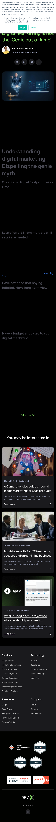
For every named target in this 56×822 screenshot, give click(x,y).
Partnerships (36, 713)
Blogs (4, 704)
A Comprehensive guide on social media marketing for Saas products (27, 488)
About (33, 704)
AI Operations (8, 660)
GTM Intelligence (9, 673)
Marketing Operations (11, 665)
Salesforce (35, 665)
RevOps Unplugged (10, 718)
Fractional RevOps (10, 691)
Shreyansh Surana (22, 48)
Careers (34, 709)
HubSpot (34, 660)
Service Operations (10, 678)
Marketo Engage (38, 673)
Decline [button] (33, 28)
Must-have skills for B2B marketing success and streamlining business (27, 553)
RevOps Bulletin (8, 722)
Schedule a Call (28, 415)
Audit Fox (35, 678)
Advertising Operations (12, 686)
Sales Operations (9, 669)
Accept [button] (22, 28)
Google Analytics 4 (39, 669)
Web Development (10, 682)
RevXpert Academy (10, 713)
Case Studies (8, 709)
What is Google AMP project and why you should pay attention (25, 618)
